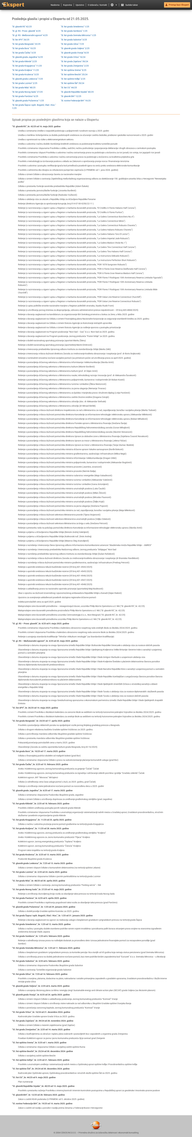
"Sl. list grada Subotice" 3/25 (74, 39)
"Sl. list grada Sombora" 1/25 (74, 31)
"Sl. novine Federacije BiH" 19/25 (76, 100)
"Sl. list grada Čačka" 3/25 (24, 52)
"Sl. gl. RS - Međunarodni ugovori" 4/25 (30, 35)
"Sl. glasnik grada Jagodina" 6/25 (27, 57)
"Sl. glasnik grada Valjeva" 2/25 (75, 48)
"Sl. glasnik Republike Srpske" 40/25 (77, 92)
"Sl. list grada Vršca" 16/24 (73, 57)
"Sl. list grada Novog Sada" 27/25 (27, 92)
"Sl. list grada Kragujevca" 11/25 (27, 66)
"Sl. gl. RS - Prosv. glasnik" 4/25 (26, 31)
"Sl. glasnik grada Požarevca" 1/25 (28, 100)
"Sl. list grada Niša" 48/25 (23, 87)
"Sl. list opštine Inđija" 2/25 (73, 79)
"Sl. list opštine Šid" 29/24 (72, 83)
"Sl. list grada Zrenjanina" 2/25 (75, 66)
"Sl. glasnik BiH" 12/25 (71, 96)
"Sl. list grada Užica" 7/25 (72, 44)
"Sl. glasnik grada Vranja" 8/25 (75, 52)
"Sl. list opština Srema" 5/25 (73, 70)
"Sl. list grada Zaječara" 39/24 (74, 61)
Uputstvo (80, 5)
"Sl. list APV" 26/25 (20, 39)
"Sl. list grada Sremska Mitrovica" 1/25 (78, 35)
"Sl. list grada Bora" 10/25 (24, 48)
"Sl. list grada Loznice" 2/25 (24, 83)
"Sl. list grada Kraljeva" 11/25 (25, 70)
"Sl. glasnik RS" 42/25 (22, 26)
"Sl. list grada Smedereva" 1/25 (75, 26)
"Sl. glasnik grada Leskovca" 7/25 (27, 79)
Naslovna (55, 5)
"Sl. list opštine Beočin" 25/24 (74, 74)
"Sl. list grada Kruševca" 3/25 (25, 74)
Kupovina (67, 5)
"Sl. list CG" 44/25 (69, 87)
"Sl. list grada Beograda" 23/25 (26, 44)
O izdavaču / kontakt (97, 5)
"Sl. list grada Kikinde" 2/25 (24, 61)
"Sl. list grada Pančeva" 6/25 (25, 96)
